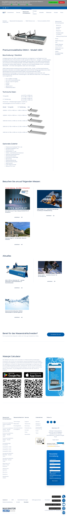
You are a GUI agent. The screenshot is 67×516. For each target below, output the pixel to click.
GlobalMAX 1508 (7, 447)
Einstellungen (22, 4)
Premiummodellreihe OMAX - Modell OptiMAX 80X (8, 429)
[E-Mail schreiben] (63, 500)
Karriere (38, 421)
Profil (37, 431)
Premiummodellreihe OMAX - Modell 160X (8, 435)
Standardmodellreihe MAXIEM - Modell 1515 (8, 455)
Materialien (16, 423)
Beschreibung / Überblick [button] (12, 55)
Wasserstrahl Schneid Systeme (59, 22)
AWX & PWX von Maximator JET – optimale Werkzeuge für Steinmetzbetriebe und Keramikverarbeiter (14, 281)
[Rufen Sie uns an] (63, 496)
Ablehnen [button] (61, 2)
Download (12, 374)
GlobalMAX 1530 (7, 449)
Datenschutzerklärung (55, 478)
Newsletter (27, 434)
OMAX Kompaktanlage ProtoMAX (59, 53)
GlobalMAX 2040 (7, 451)
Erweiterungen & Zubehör (59, 33)
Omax (56, 38)
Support (27, 421)
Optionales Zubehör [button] (10, 144)
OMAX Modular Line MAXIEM (59, 45)
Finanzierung (28, 428)
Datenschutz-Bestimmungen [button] (23, 2)
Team (37, 433)
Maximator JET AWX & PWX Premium (6, 465)
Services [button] (18, 12)
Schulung (27, 425)
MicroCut (58, 25)
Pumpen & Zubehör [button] (35, 12)
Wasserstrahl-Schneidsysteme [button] (26, 12)
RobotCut (58, 30)
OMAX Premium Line (59, 41)
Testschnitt (27, 423)
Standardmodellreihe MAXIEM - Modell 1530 (8, 460)
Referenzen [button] (48, 12)
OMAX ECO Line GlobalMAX (59, 48)
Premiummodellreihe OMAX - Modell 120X (8, 440)
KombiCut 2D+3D (58, 28)
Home (61, 12)
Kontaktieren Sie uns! (56, 334)
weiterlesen (17, 217)
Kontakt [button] (56, 12)
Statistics (30, 4)
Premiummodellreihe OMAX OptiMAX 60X (8, 424)
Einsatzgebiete (17, 425)
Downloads (47, 499)
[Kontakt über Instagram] (63, 508)
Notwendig (14, 4)
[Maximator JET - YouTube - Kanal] (63, 504)
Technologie (17, 421)
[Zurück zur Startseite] (4, 12)
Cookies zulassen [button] (53, 2)
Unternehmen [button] (10, 12)
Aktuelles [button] (41, 12)
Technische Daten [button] (9, 92)
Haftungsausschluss (36, 499)
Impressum (5, 499)
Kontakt (18, 502)
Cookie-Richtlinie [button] (12, 2)
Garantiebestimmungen (23, 499)
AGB (13, 499)
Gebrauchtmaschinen (60, 36)
